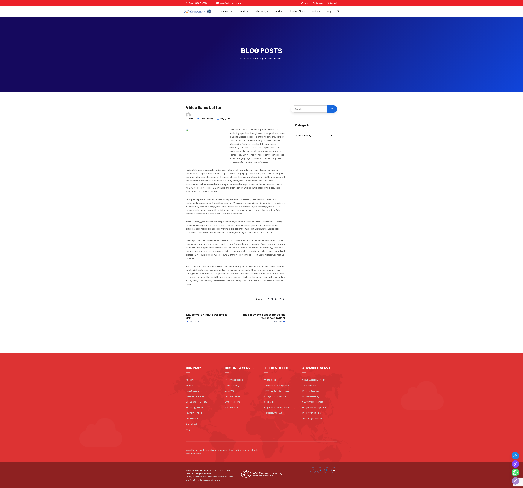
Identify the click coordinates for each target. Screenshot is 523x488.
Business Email (232, 407)
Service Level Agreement (210, 480)
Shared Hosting (232, 385)
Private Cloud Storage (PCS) (276, 385)
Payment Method (194, 413)
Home (243, 58)
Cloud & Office (296, 11)
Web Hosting (261, 11)
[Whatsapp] (515, 472)
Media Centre (192, 418)
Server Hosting (207, 119)
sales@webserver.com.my (230, 3)
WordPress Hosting (234, 380)
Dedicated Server (233, 396)
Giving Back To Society (196, 401)
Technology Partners (195, 407)
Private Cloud (270, 380)
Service (314, 11)
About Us (190, 380)
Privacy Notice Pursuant (196, 477)
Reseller (189, 385)
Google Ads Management (314, 407)
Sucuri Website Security (313, 380)
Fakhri (190, 119)
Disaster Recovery (310, 391)
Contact (333, 3)
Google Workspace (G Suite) (276, 407)
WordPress (225, 11)
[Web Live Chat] (515, 464)
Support (319, 3)
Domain (242, 11)
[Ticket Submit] (515, 455)
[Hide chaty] (515, 481)
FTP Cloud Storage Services (276, 391)
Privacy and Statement (217, 477)
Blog (328, 11)
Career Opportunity (195, 396)
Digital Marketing (310, 396)
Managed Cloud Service (275, 396)
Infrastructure (192, 391)
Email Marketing (232, 401)
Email (277, 11)
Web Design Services (312, 418)
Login (306, 3)
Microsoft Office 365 (273, 413)
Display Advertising (311, 413)
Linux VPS (229, 391)
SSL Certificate (309, 385)
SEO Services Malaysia (312, 401)
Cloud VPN (269, 401)
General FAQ (191, 424)
